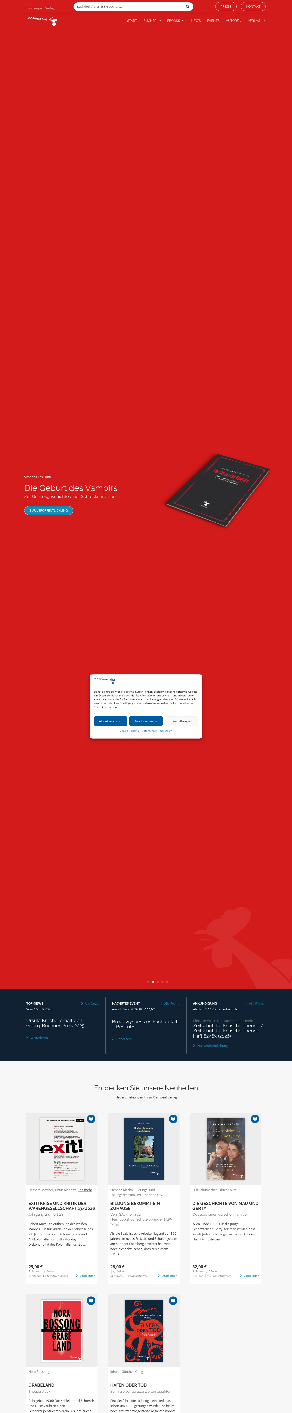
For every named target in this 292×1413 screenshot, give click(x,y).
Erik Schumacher (204, 1190)
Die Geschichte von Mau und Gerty (225, 1206)
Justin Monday (65, 1190)
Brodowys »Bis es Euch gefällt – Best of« (145, 1024)
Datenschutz (149, 731)
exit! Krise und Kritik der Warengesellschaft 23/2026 (61, 1206)
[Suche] (188, 6)
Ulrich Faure (228, 1190)
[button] (148, 982)
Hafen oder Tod (128, 1385)
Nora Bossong (38, 1371)
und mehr (246, 1020)
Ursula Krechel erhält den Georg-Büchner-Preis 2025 (55, 1023)
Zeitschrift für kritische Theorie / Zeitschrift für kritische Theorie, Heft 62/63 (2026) (228, 1031)
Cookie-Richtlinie (130, 731)
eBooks (173, 21)
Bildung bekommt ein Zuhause (135, 1206)
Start (132, 21)
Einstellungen (181, 721)
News (196, 21)
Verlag (254, 21)
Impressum (165, 731)
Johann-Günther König (126, 1371)
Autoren (233, 21)
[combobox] (129, 6)
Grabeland (41, 1385)
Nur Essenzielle (146, 721)
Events (213, 21)
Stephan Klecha (121, 1190)
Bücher (149, 21)
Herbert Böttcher (40, 1190)
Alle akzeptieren (110, 721)
